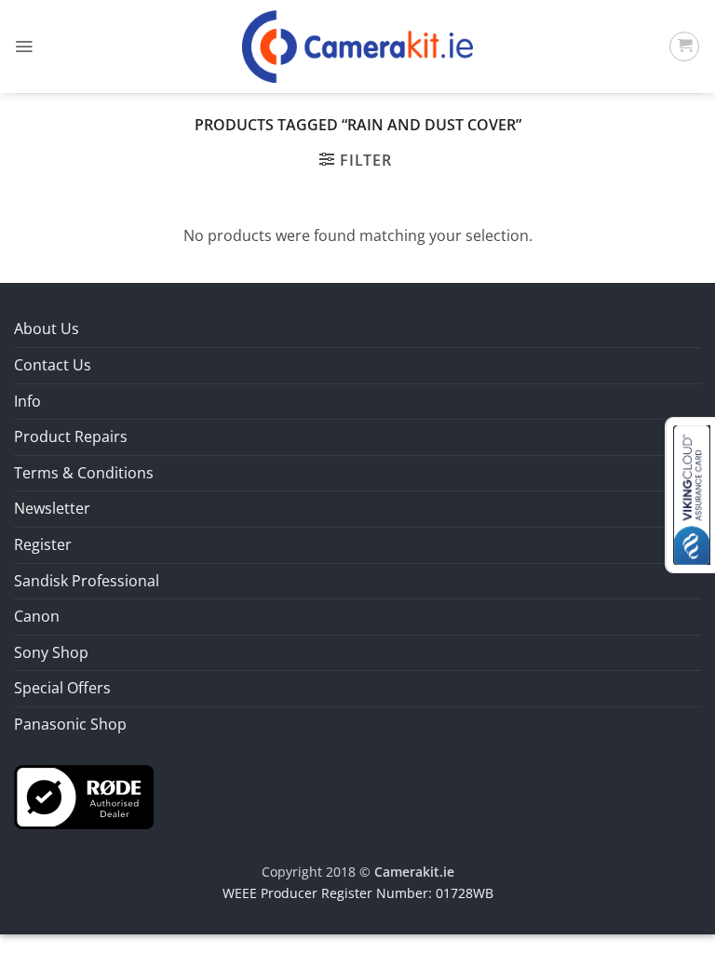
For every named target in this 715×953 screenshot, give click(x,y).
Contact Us (52, 365)
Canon (37, 616)
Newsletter (52, 508)
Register (43, 544)
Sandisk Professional (86, 580)
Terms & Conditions (84, 473)
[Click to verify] (84, 795)
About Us (46, 328)
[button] (24, 46)
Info (27, 401)
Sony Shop (51, 652)
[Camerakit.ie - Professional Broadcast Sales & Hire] (358, 47)
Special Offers (62, 688)
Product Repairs (71, 436)
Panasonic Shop (70, 724)
